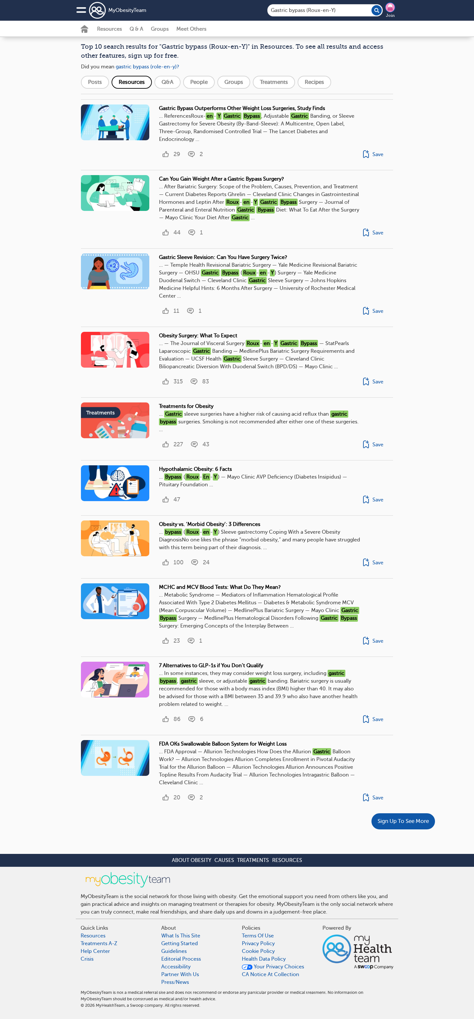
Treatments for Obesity (186, 406)
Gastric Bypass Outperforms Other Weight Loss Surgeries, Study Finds (242, 108)
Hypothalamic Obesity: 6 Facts (195, 469)
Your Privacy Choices (278, 967)
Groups (160, 29)
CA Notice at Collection (270, 974)
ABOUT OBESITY (191, 860)
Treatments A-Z (99, 943)
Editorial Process (181, 959)
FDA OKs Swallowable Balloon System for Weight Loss (223, 744)
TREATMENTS (253, 860)
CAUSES (224, 860)
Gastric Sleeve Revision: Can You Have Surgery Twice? (223, 257)
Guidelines (174, 951)
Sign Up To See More (403, 821)
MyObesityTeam (127, 10)
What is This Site (180, 936)
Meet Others (191, 29)
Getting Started (179, 943)
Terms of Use (258, 936)
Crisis (87, 959)
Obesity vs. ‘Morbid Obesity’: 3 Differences (209, 524)
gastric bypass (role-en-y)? (147, 67)
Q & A (136, 29)
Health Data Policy (264, 959)
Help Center (95, 951)
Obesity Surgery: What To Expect (198, 336)
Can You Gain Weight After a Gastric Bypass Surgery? (221, 179)
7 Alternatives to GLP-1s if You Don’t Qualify (211, 665)
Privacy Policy (258, 943)
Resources (109, 29)
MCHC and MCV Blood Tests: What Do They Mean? (220, 587)
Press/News (175, 982)
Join (390, 15)
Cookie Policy (258, 951)
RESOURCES (287, 860)
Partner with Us (180, 974)
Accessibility (176, 967)
